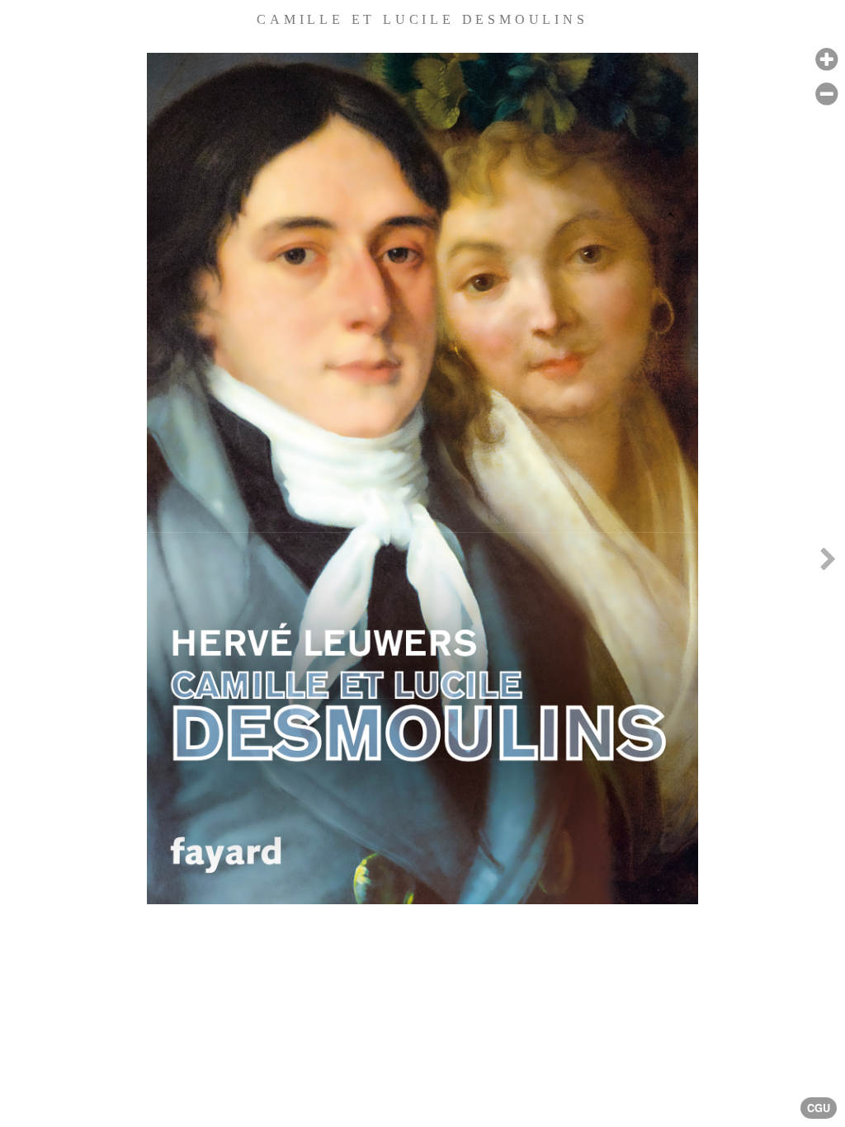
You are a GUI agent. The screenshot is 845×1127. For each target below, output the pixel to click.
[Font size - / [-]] (826, 94)
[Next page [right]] (827, 563)
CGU (818, 1108)
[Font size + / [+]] (826, 60)
